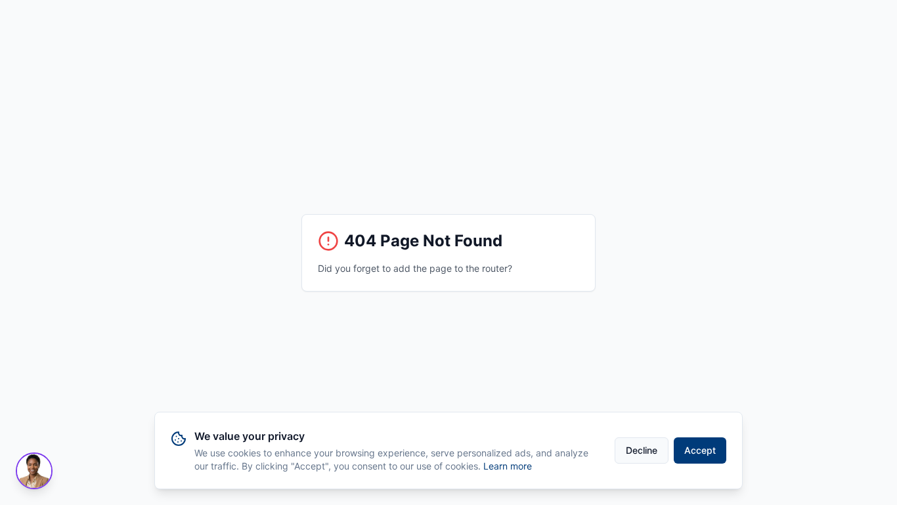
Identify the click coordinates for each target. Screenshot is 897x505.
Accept (700, 450)
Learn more (507, 466)
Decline (641, 450)
